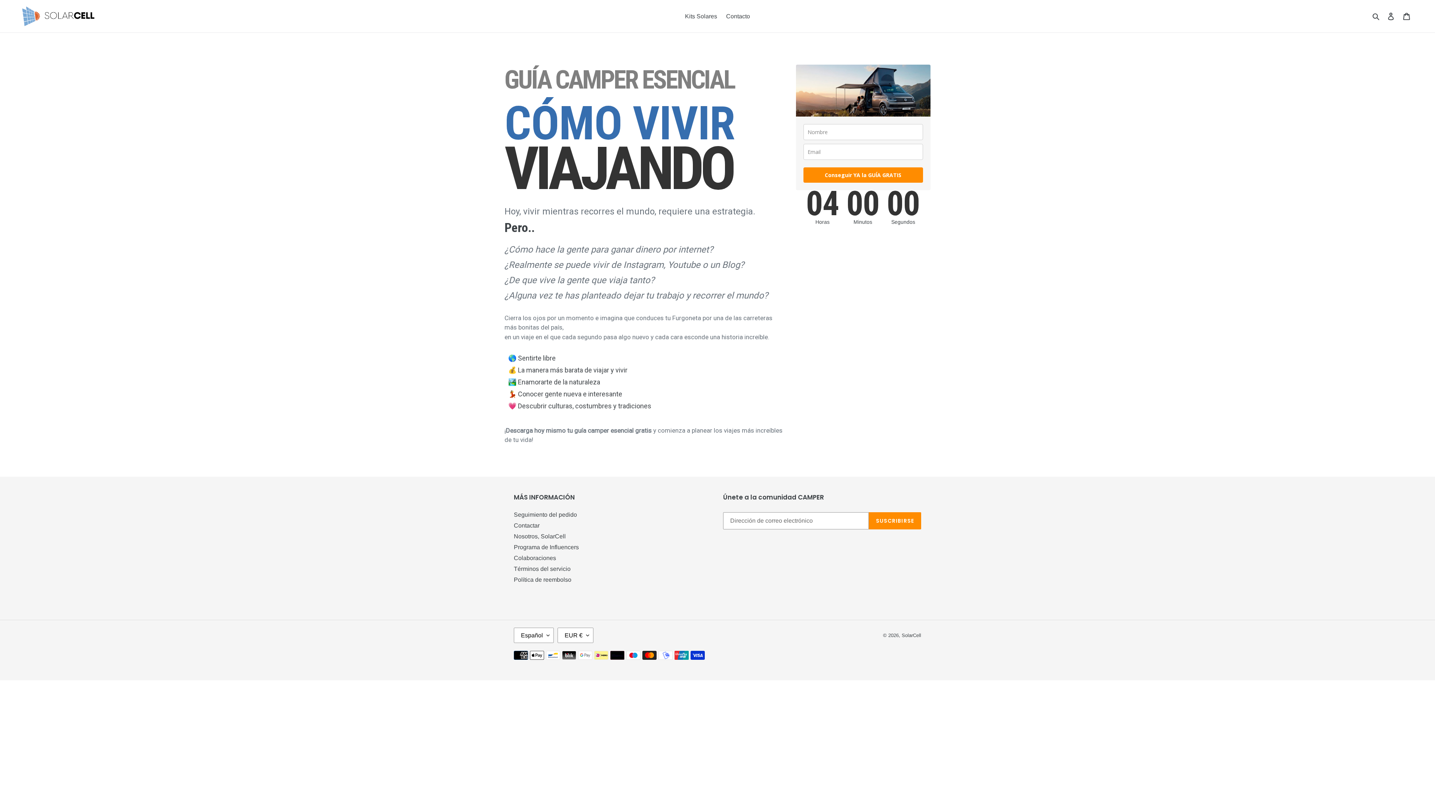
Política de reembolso (542, 579)
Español (532, 635)
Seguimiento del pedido (545, 514)
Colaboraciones (535, 558)
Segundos (903, 222)
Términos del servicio (542, 569)
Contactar (527, 525)
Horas (822, 222)
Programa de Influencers (546, 547)
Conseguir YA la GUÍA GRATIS (863, 175)
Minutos (863, 222)
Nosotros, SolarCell (540, 536)
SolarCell (911, 635)
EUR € (574, 635)
